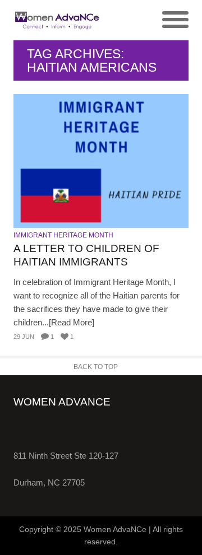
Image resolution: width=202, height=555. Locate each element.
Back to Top (96, 367)
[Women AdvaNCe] (57, 20)
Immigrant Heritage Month (63, 235)
